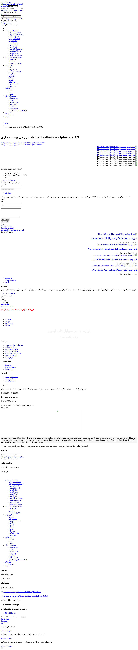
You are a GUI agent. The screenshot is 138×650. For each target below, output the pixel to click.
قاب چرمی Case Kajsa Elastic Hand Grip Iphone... (114, 259)
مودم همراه (13, 98)
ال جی (11, 76)
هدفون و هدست (15, 63)
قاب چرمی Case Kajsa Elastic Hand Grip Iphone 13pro (112, 249)
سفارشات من (10, 379)
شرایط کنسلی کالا (11, 351)
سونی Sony (13, 45)
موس (11, 114)
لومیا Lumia (13, 43)
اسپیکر (11, 61)
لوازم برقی (9, 65)
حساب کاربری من (11, 377)
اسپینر (11, 100)
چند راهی (12, 86)
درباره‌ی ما (9, 357)
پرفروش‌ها (9, 369)
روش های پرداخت (11, 355)
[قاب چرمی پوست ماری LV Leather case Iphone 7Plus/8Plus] (69, 143)
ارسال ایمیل (5, 219)
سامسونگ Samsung (16, 35)
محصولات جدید (10, 367)
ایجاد (23, 617)
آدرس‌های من (10, 381)
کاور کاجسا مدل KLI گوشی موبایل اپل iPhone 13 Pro (114, 238)
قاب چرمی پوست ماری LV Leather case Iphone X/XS (24, 596)
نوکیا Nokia (13, 41)
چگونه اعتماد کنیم (11, 349)
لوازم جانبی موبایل (11, 30)
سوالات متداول (10, 347)
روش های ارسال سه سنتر (14, 345)
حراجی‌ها (8, 365)
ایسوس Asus (14, 53)
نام (2, 201)
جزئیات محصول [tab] (10, 280)
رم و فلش (8, 88)
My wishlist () (10, 613)
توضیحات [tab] (8, 278)
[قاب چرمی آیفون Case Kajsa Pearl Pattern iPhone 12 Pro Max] (114, 266)
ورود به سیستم (6, 631)
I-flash (11, 90)
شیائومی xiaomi (15, 72)
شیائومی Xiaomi (15, 51)
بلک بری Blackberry (16, 49)
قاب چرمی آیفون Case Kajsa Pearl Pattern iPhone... (114, 270)
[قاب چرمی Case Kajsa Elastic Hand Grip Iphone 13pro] (117, 244)
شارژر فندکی (14, 84)
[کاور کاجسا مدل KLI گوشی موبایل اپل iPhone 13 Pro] (117, 234)
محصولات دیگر (10, 96)
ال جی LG (13, 47)
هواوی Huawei (14, 39)
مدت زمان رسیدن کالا (13, 353)
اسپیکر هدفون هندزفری (13, 57)
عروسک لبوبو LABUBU (18, 110)
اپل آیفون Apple (15, 32)
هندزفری (12, 59)
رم (10, 92)
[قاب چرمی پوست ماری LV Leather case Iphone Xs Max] (69, 145)
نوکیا (11, 80)
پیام (2, 210)
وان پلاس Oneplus (15, 55)
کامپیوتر (8, 112)
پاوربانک (12, 82)
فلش (11, 94)
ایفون (11, 67)
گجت (7, 117)
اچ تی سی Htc (14, 37)
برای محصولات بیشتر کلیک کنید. (12, 10)
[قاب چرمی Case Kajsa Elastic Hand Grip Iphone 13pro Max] (115, 255)
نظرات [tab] (7, 282)
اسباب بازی (13, 108)
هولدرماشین (13, 102)
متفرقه (12, 106)
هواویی (11, 74)
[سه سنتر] (5, 4)
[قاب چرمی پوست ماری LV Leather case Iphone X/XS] (117, 147)
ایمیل (3, 205)
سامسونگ (13, 69)
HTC (11, 78)
